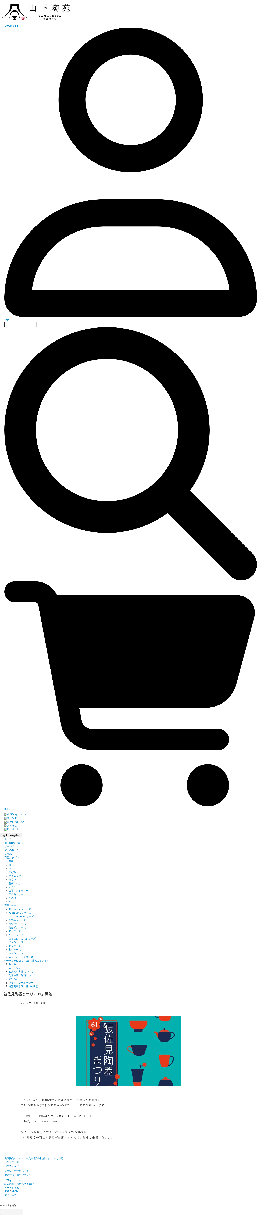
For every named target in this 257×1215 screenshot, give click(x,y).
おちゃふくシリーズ (20, 909)
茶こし (12, 887)
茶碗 (11, 861)
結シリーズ (15, 945)
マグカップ (15, 876)
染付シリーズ (16, 942)
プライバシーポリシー (21, 982)
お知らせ (12, 825)
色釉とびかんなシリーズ (22, 938)
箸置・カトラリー (18, 890)
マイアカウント (13, 1195)
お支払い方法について (21, 971)
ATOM (14, 1191)
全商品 (8, 853)
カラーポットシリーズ (21, 956)
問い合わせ (13, 829)
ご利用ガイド (11, 25)
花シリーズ (15, 949)
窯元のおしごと (15, 821)
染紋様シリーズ (17, 927)
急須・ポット (16, 883)
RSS (6, 1191)
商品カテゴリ (11, 857)
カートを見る (16, 968)
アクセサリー (16, 894)
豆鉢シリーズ (16, 953)
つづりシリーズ (17, 923)
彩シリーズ (15, 931)
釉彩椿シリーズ (17, 920)
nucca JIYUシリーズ (20, 912)
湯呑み (12, 879)
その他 (12, 898)
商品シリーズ (11, 905)
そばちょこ (15, 872)
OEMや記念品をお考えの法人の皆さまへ (26, 960)
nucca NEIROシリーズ (21, 916)
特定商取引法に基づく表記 (23, 986)
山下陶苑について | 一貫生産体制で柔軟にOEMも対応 (33, 1158)
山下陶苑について (17, 814)
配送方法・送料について (22, 975)
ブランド (12, 818)
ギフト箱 (14, 901)
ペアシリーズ (16, 934)
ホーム (8, 839)
